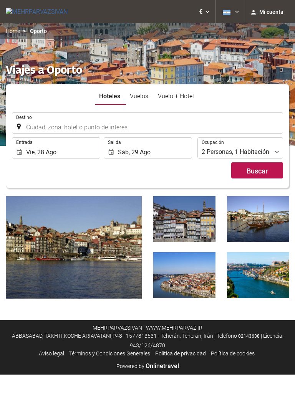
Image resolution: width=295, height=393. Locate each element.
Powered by (147, 366)
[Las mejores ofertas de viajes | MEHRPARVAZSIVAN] (37, 11)
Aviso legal (51, 353)
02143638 (249, 336)
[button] (204, 11)
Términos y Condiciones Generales (109, 353)
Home (13, 31)
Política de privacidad (180, 353)
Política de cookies (233, 353)
